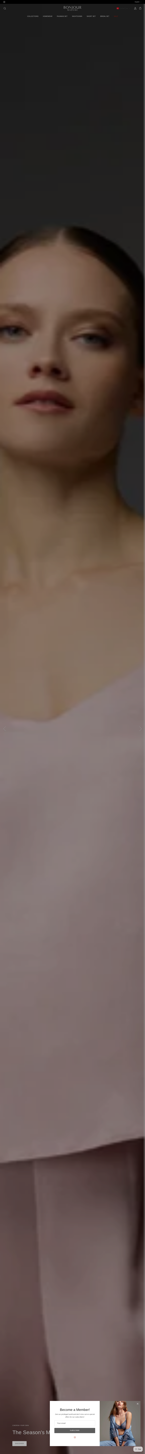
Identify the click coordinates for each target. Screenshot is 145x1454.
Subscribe (75, 1430)
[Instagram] (75, 1437)
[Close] (137, 1403)
